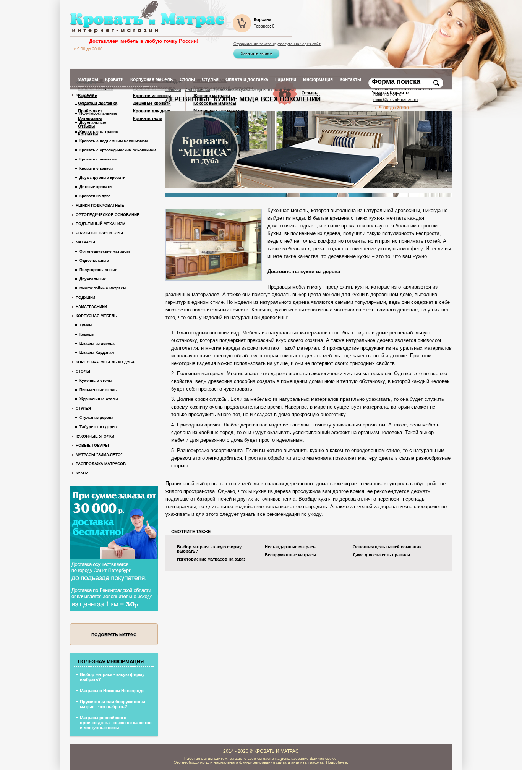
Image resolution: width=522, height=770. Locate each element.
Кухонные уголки (95, 436)
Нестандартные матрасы (290, 547)
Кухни (82, 473)
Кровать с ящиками (98, 159)
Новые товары (92, 445)
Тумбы (85, 325)
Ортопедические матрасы (104, 251)
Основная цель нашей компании (387, 547)
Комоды (87, 334)
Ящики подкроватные (100, 205)
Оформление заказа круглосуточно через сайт (277, 44)
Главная (173, 89)
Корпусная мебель (96, 316)
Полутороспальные (98, 113)
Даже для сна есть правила (381, 555)
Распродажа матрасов (101, 464)
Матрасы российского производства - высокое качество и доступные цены (116, 722)
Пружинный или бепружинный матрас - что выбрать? (112, 704)
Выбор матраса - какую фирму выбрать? (209, 549)
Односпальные (94, 104)
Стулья (83, 408)
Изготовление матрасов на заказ (211, 559)
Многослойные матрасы (102, 288)
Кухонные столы (95, 380)
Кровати (85, 95)
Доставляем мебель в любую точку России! (143, 41)
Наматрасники (91, 307)
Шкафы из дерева (97, 343)
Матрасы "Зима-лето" (99, 454)
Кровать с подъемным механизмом (113, 141)
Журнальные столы (98, 399)
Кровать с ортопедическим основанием (117, 150)
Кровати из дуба (95, 196)
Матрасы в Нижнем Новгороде (112, 690)
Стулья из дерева (96, 417)
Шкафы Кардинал (96, 352)
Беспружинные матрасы (290, 555)
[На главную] (147, 17)
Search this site (391, 93)
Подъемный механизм (100, 224)
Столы (83, 371)
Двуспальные (92, 122)
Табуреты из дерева (99, 427)
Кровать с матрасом (98, 132)
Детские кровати (95, 187)
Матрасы (85, 242)
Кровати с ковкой (96, 168)
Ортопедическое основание (107, 214)
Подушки (85, 297)
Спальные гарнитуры (99, 233)
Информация (197, 89)
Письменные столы (98, 389)
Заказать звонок (256, 53)
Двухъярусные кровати (102, 177)
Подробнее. (337, 762)
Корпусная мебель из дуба (105, 362)
